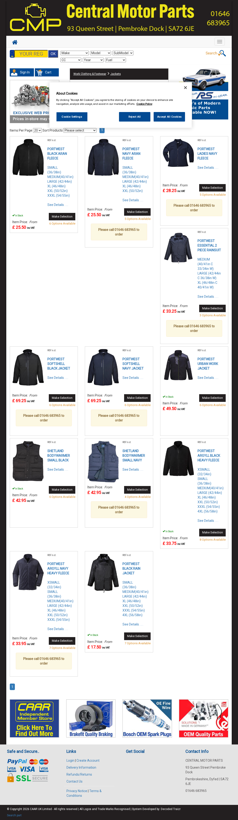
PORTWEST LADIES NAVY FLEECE (207, 153)
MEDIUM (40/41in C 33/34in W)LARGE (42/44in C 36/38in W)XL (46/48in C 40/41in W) (209, 273)
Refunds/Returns (79, 774)
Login (70, 760)
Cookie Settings (72, 116)
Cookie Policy (144, 104)
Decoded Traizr (171, 809)
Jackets (115, 74)
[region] (120, 105)
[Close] (185, 88)
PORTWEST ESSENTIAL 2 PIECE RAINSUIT (209, 245)
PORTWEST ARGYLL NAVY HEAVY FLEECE (58, 568)
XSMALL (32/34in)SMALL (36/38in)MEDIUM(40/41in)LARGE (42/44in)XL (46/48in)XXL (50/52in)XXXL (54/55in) (60, 601)
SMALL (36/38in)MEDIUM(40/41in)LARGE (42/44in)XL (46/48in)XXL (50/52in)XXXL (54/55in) (60, 181)
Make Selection (62, 216)
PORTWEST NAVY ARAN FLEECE (131, 153)
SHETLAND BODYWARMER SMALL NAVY (133, 455)
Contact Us (74, 781)
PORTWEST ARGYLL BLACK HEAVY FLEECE (209, 455)
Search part (14, 815)
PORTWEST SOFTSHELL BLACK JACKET (58, 363)
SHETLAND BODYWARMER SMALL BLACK (58, 455)
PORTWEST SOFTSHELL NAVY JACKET (133, 363)
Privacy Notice (76, 791)
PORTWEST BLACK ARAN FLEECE (57, 153)
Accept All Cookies (169, 116)
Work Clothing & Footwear (89, 74)
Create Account (87, 760)
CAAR (33, 809)
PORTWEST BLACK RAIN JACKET (131, 568)
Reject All (135, 116)
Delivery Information (81, 767)
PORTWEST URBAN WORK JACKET (208, 363)
